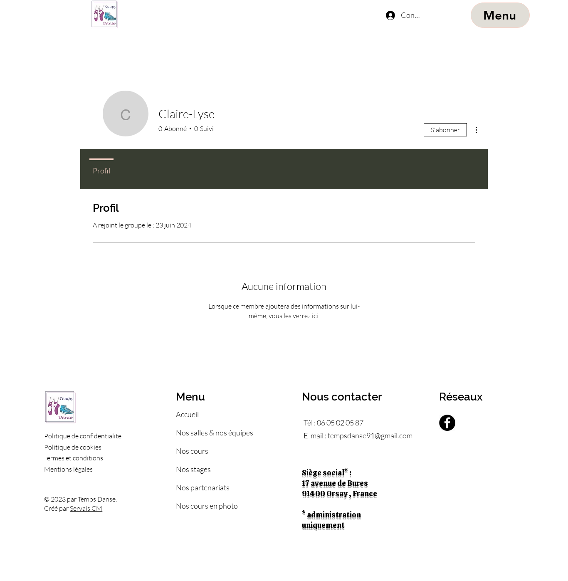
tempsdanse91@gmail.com (370, 435)
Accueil (187, 414)
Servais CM (86, 508)
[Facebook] (447, 423)
